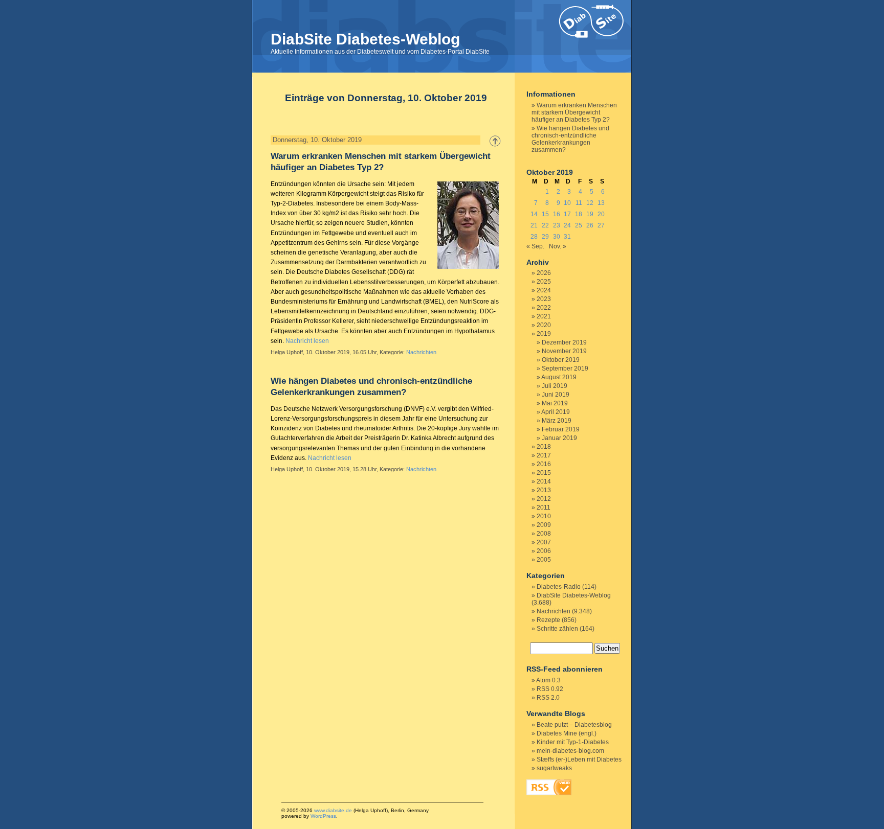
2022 (544, 307)
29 (545, 236)
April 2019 (555, 412)
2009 (544, 524)
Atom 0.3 (548, 680)
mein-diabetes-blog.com (570, 750)
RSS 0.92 (550, 689)
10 (567, 202)
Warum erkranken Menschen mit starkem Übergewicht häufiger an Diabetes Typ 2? (574, 112)
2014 (544, 481)
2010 (544, 516)
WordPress (323, 816)
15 (545, 214)
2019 (544, 333)
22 (545, 225)
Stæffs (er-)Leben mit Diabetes (579, 759)
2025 (544, 281)
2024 (544, 290)
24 (567, 225)
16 (556, 214)
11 (579, 202)
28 (534, 236)
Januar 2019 (559, 438)
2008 (544, 533)
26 (589, 225)
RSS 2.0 (548, 697)
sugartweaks (554, 768)
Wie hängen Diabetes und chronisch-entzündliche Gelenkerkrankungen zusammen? (570, 139)
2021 (544, 316)
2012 (544, 498)
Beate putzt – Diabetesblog (574, 724)
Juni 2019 (555, 394)
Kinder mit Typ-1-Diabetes (573, 742)
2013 (544, 490)
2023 (544, 299)
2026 (544, 273)
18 (578, 214)
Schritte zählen (557, 628)
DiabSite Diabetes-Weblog (365, 39)
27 (601, 225)
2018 (544, 446)
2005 (544, 559)
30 (556, 236)
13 (601, 202)
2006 (544, 551)
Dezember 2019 (564, 342)
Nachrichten (421, 352)
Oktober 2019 (561, 359)
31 (567, 236)
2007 (544, 542)
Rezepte (548, 620)
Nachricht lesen (307, 340)
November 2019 (564, 351)
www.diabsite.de (333, 810)
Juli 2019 (554, 385)
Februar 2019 (561, 429)
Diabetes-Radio (559, 586)
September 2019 (565, 368)
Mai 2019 (555, 403)
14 (534, 214)
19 (589, 214)
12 (589, 202)
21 (534, 225)
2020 (544, 325)
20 (601, 214)
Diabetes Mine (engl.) (566, 733)
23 (556, 225)
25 (578, 225)
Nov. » (557, 246)
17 (567, 214)
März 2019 (556, 420)
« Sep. (535, 246)
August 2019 (559, 377)
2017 (544, 455)
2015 (544, 472)
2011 (543, 507)
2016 (544, 464)
